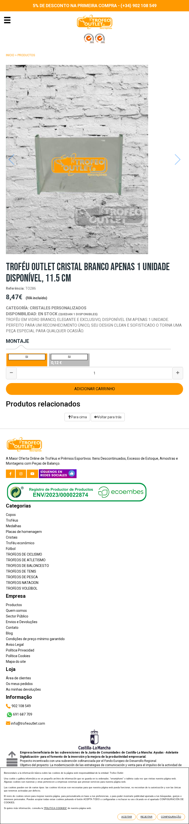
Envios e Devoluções (21, 622)
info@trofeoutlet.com (27, 723)
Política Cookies (18, 656)
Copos (11, 515)
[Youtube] (32, 474)
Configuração (171, 816)
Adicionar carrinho (94, 388)
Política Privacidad (20, 650)
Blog (9, 633)
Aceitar (126, 816)
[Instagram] (21, 474)
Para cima (79, 417)
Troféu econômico (20, 543)
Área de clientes (18, 678)
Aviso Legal (15, 645)
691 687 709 (22, 714)
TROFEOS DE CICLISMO (24, 554)
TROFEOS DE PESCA (22, 577)
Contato (12, 628)
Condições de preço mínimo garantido (35, 639)
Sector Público (17, 616)
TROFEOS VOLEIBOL (21, 588)
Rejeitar (146, 816)
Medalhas (13, 526)
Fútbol (11, 549)
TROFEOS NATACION (22, 583)
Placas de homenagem (24, 532)
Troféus (12, 520)
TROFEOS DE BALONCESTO (27, 566)
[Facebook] (10, 474)
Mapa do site (16, 662)
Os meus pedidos (19, 684)
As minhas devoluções (23, 689)
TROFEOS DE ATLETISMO (26, 560)
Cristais (11, 537)
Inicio (10, 55)
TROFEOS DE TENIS (21, 571)
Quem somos (16, 611)
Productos (26, 55)
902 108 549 (21, 706)
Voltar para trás (109, 417)
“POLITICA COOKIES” (55, 808)
